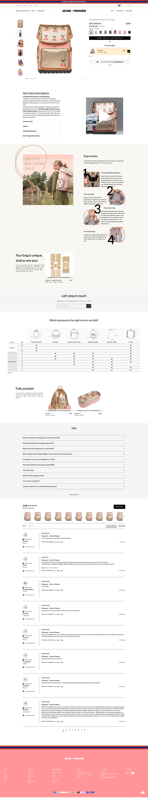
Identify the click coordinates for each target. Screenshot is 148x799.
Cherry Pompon (94, 28)
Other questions (74, 494)
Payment (5, 778)
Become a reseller (56, 772)
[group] (32, 505)
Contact (5, 780)
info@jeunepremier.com (111, 777)
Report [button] (58, 542)
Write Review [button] (119, 507)
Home (90, 19)
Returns (5, 774)
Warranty (30, 772)
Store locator (55, 780)
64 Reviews (101, 26)
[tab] (111, 526)
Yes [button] (55, 542)
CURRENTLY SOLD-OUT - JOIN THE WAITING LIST (110, 38)
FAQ (4, 772)
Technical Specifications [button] (30, 131)
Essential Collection (97, 19)
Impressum (79, 776)
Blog (53, 778)
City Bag (99, 50)
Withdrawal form (32, 782)
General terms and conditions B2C (84, 774)
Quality (29, 778)
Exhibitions (54, 782)
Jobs (53, 776)
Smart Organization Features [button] (31, 136)
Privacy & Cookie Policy (82, 772)
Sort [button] (24, 526)
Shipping (5, 776)
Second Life (30, 774)
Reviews (29, 780)
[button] (127, 5)
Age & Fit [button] (25, 126)
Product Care (31, 776)
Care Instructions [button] (28, 121)
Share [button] (61, 542)
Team (53, 774)
